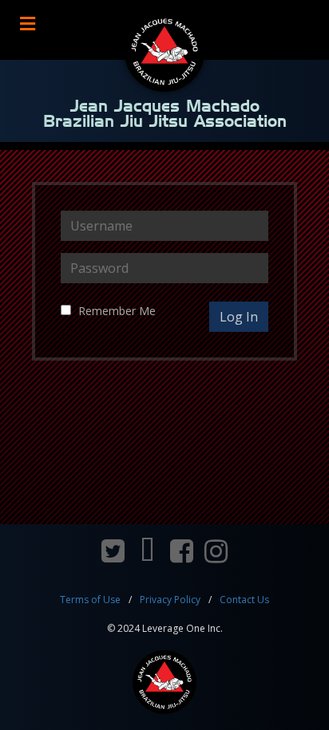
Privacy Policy (170, 599)
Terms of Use (90, 599)
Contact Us (244, 599)
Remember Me (117, 310)
